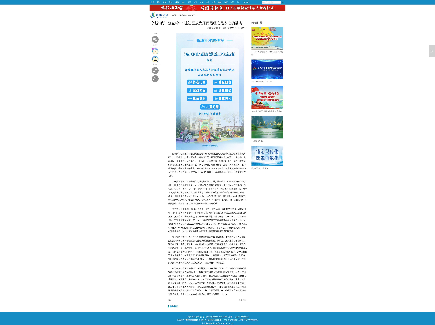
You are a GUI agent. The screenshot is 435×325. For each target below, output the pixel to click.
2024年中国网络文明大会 (261, 81)
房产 (238, 2)
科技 (201, 2)
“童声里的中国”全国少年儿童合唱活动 (266, 111)
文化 (183, 2)
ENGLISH (246, 2)
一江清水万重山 (257, 141)
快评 (189, 15)
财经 (232, 2)
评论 (171, 2)
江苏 (165, 2)
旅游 (189, 2)
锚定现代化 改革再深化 (260, 168)
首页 (152, 2)
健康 (220, 2)
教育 (226, 2)
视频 (177, 2)
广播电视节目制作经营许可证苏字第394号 (241, 320)
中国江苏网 (176, 15)
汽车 (213, 2)
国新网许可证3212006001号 (188, 320)
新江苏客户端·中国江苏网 (237, 28)
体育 (195, 2)
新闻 (158, 2)
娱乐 (207, 2)
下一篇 (432, 51)
